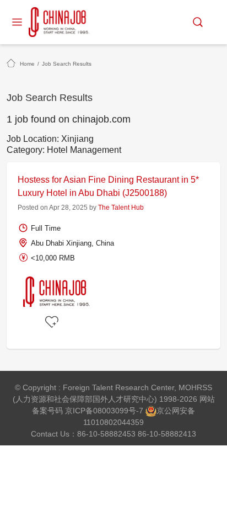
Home (27, 64)
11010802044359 (113, 422)
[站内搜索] (198, 22)
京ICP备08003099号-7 (104, 410)
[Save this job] (53, 322)
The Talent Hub (121, 207)
